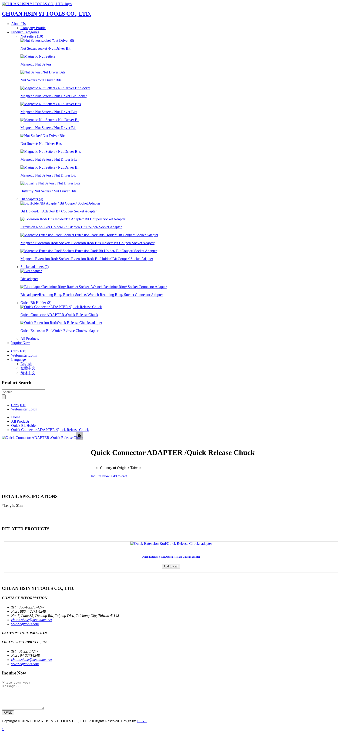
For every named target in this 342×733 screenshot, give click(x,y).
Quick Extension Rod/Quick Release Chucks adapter (171, 556)
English (26, 364)
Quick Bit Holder (24, 425)
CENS (142, 721)
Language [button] (18, 359)
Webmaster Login (24, 355)
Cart (18, 351)
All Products (29, 338)
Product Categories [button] (25, 32)
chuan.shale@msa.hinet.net (31, 620)
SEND (8, 713)
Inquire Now (20, 343)
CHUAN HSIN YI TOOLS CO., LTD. (46, 14)
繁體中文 (27, 368)
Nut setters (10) (31, 36)
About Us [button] (18, 24)
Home (15, 417)
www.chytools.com (25, 624)
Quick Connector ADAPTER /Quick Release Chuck (50, 430)
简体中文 (27, 373)
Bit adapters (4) (31, 199)
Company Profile (33, 28)
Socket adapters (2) (34, 267)
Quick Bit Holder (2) (35, 303)
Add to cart (118, 476)
